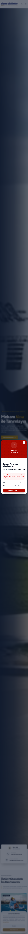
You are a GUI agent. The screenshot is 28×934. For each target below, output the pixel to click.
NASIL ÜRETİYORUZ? (14, 490)
